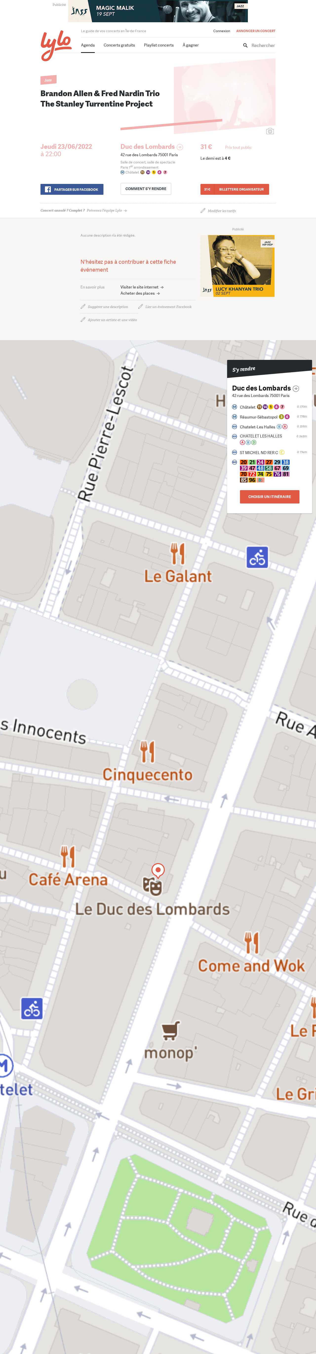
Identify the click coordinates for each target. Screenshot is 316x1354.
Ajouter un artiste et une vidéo (112, 320)
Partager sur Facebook (76, 189)
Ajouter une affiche (248, 131)
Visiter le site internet (139, 287)
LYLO (56, 46)
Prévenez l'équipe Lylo (81, 210)
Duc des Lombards (147, 147)
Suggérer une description (108, 307)
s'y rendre (145, 188)
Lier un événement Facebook (168, 307)
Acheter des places (137, 293)
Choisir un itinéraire (269, 496)
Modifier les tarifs (222, 211)
